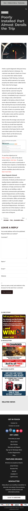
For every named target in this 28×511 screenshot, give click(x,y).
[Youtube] (17, 430)
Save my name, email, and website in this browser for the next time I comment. (13, 287)
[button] (26, 9)
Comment (4, 237)
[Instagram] (21, 430)
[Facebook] (7, 430)
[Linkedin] (14, 430)
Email (3, 269)
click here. (14, 160)
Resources (4, 12)
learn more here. (6, 172)
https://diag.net (6, 158)
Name (3, 261)
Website (3, 276)
